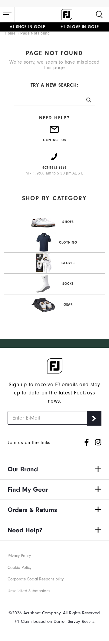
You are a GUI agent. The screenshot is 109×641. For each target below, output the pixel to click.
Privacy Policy (19, 555)
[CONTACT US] (54, 132)
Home (11, 33)
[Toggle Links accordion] (54, 469)
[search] (99, 14)
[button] (7, 14)
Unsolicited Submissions (29, 590)
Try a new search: (54, 85)
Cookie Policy (19, 567)
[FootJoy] (66, 14)
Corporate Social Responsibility (36, 579)
